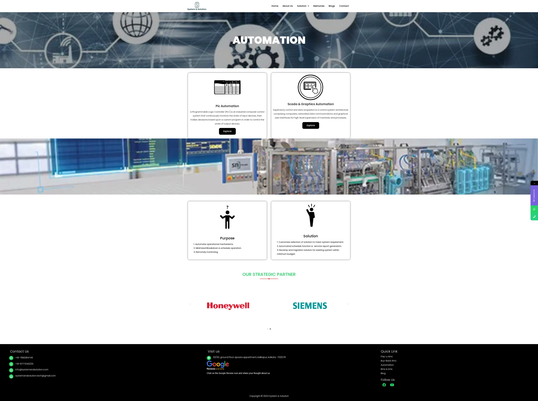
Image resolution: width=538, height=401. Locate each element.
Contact (344, 6)
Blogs (332, 6)
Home (275, 6)
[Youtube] (392, 384)
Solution (301, 6)
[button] (227, 131)
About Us (287, 6)
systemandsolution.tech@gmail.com (35, 375)
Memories (318, 6)
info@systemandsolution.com (31, 369)
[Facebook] (384, 384)
